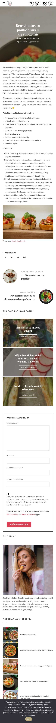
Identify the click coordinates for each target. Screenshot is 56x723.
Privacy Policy (12, 515)
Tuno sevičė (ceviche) (28, 634)
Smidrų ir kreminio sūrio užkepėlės (28, 388)
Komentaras (12, 423)
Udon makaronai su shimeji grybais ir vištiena (36, 650)
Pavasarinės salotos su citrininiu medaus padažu (28, 296)
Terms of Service (28, 515)
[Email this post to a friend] (24, 257)
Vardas (10, 456)
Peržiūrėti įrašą (28, 336)
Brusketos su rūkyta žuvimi (28, 329)
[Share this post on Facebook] (6, 257)
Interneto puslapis (15, 479)
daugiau (30, 610)
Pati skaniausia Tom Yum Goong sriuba (34, 681)
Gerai (28, 719)
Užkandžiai (21, 38)
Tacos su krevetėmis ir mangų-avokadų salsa (36, 666)
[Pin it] (18, 257)
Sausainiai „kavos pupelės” (28, 276)
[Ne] (52, 711)
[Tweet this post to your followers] (12, 257)
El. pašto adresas (15, 468)
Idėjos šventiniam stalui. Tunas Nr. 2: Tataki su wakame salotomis (28, 358)
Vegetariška (33, 38)
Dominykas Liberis (18, 241)
